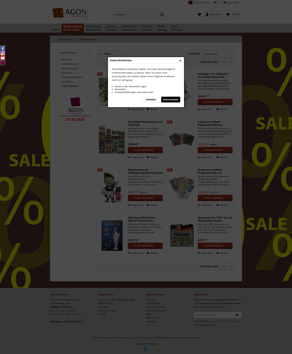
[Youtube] (2, 58)
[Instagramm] (2, 53)
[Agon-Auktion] (2, 63)
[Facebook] (2, 48)
